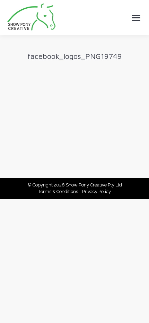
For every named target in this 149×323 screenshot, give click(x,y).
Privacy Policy (96, 191)
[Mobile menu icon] (136, 18)
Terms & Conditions (58, 191)
